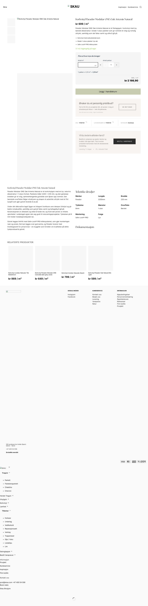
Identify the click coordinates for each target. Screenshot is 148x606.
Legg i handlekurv (108, 91)
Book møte (4, 585)
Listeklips (8, 543)
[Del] (14, 594)
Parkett (7, 480)
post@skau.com (6, 582)
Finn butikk (4, 573)
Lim (6, 546)
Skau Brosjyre (5, 589)
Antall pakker (107, 60)
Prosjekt (3, 562)
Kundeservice (133, 7)
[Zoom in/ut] (2, 594)
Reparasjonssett (11, 529)
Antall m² (81, 60)
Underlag (8, 522)
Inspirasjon (122, 7)
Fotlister (8, 518)
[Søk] (140, 7)
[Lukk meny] (9, 467)
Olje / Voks (9, 539)
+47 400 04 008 (19, 582)
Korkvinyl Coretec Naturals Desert (73, 273)
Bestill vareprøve (124, 141)
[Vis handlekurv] (145, 7)
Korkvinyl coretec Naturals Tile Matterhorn (18, 274)
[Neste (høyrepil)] (8, 602)
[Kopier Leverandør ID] (113, 122)
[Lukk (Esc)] (20, 594)
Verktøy (8, 532)
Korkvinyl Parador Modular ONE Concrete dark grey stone (45, 274)
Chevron (8, 491)
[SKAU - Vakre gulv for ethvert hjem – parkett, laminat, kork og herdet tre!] (74, 7)
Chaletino (8, 487)
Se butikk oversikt (12, 452)
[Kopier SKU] (86, 122)
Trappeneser (9, 536)
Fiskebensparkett (11, 484)
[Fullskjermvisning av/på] (8, 594)
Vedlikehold (9, 525)
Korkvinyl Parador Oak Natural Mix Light (99, 274)
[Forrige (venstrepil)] (2, 602)
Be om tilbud (127, 107)
